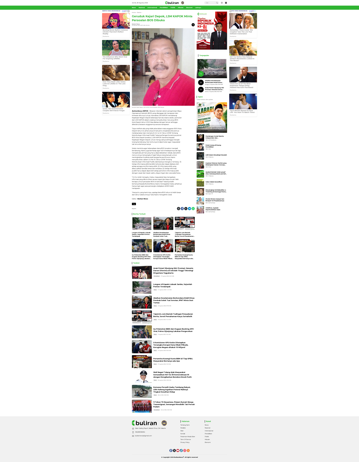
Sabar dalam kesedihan (214, 182)
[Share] (193, 24)
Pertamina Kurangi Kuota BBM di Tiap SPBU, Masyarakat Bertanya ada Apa (184, 257)
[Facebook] (182, 208)
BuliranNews (178, 457)
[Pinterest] (177, 450)
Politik (207, 436)
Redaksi (183, 428)
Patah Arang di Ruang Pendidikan (213, 146)
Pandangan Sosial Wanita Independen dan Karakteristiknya (215, 137)
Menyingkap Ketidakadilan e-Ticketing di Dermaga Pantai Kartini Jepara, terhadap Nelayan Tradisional (216, 191)
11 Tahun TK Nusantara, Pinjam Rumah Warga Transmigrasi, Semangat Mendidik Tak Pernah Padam (174, 404)
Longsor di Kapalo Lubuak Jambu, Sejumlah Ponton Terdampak (141, 234)
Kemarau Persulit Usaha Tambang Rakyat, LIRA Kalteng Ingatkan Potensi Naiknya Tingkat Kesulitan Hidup (172, 389)
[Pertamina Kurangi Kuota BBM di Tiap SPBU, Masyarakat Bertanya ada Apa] (185, 246)
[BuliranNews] (174, 3)
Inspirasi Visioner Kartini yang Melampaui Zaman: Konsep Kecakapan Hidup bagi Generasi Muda (216, 164)
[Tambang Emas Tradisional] (142, 391)
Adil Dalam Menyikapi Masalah (216, 155)
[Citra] (200, 147)
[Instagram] (184, 450)
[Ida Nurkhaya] (200, 200)
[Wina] (200, 165)
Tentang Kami (185, 425)
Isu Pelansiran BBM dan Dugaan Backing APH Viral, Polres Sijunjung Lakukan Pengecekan (141, 257)
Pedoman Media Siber (187, 436)
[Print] (178, 208)
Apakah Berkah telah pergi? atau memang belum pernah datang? (216, 173)
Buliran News (136, 24)
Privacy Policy (185, 442)
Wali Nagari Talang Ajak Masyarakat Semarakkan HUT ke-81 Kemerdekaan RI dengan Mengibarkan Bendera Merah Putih (172, 374)
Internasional (209, 431)
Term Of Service (185, 439)
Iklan (182, 431)
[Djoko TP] (200, 192)
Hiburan (207, 439)
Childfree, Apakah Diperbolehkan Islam (213, 209)
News (155, 289)
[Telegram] (189, 208)
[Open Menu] (226, 3)
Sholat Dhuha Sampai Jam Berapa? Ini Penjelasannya (215, 200)
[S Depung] (200, 156)
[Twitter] (185, 208)
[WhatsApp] (193, 208)
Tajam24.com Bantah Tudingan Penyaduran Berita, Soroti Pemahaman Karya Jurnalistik (184, 234)
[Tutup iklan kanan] (230, 11)
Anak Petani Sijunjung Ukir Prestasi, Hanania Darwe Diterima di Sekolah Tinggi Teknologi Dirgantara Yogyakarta (173, 270)
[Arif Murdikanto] (200, 138)
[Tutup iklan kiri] (128, 11)
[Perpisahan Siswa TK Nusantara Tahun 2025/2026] (142, 406)
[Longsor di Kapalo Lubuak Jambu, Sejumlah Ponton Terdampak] (142, 224)
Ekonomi (208, 442)
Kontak (182, 434)
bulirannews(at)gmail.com (143, 436)
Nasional (207, 428)
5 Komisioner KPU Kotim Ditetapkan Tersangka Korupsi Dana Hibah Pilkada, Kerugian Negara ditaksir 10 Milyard (163, 257)
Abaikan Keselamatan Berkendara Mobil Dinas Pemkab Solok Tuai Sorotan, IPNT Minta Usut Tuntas (162, 234)
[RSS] (188, 450)
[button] (217, 2)
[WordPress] (181, 450)
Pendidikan (157, 276)
